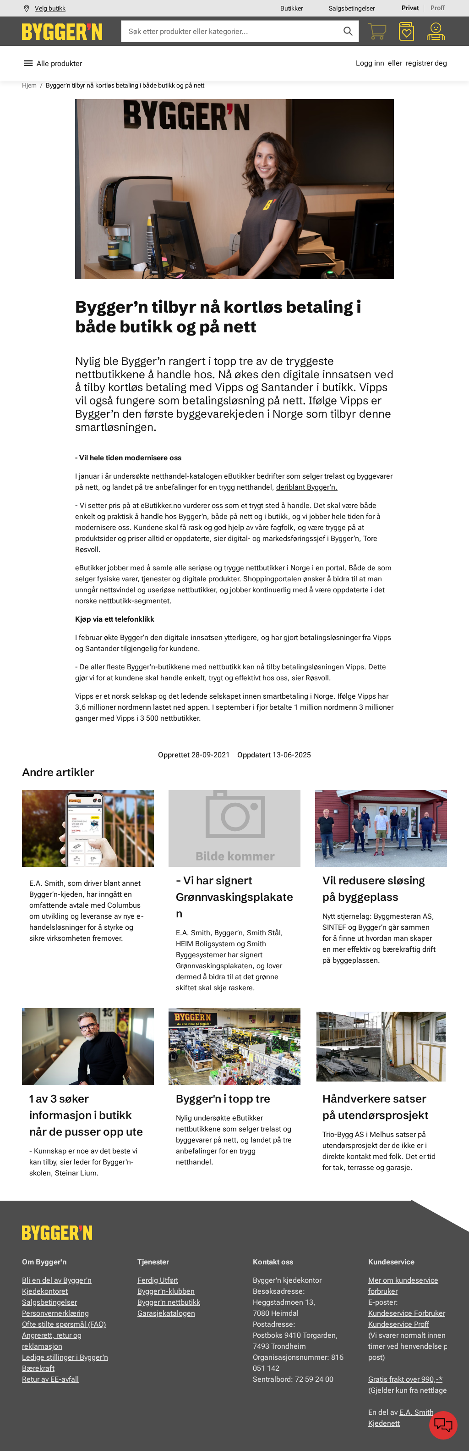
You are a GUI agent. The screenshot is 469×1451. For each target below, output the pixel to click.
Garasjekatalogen (166, 1313)
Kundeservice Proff (398, 1324)
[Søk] (348, 31)
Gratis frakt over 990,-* (405, 1379)
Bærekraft (38, 1368)
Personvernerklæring (55, 1313)
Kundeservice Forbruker (406, 1313)
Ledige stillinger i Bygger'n (65, 1357)
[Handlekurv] (377, 31)
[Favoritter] (407, 31)
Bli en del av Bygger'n (57, 1280)
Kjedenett (384, 1423)
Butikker (291, 8)
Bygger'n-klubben (166, 1291)
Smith (424, 1412)
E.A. (406, 1412)
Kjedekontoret (45, 1291)
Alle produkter (59, 63)
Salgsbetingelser (352, 8)
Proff (438, 8)
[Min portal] (436, 31)
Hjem (29, 85)
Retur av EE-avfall (50, 1379)
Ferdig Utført (157, 1280)
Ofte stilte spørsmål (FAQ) (64, 1324)
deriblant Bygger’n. (307, 487)
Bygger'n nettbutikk (168, 1302)
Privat (410, 8)
